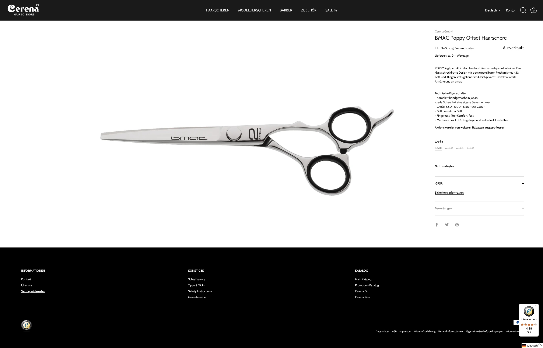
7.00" (470, 148)
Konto (510, 10)
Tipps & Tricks (196, 285)
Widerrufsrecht (514, 331)
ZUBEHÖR (308, 10)
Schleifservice (196, 279)
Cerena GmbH (444, 31)
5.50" (438, 148)
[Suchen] (523, 10)
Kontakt (26, 279)
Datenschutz (382, 331)
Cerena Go (361, 291)
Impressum (405, 331)
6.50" (459, 148)
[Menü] (536, 306)
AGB (394, 331)
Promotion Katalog (367, 285)
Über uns (26, 285)
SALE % (331, 10)
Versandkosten (464, 48)
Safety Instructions (200, 291)
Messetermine (197, 297)
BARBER (286, 10)
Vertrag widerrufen (33, 291)
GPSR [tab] (439, 183)
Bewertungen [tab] (443, 208)
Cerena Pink (362, 297)
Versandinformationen (450, 331)
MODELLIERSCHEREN (254, 10)
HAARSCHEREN (217, 10)
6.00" (449, 148)
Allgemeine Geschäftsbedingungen (484, 331)
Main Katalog (363, 279)
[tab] (479, 195)
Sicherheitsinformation (449, 192)
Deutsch (491, 10)
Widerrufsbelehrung (424, 331)
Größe (439, 142)
